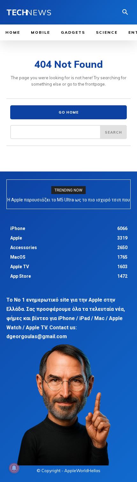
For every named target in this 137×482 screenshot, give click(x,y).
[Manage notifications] (14, 468)
